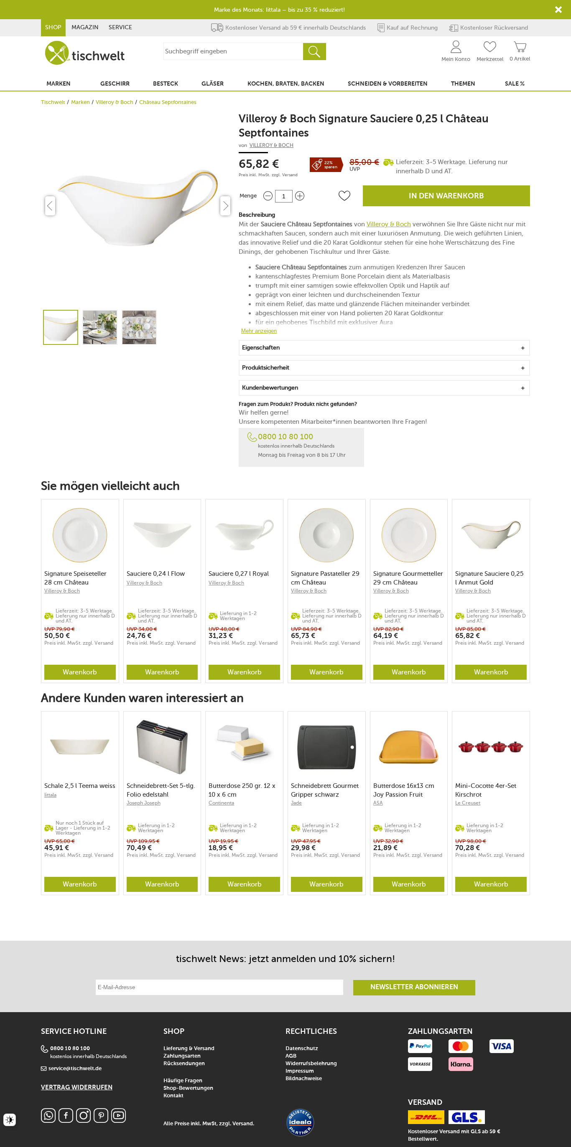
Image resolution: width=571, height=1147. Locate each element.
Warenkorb (80, 672)
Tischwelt (53, 102)
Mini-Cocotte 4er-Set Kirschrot (485, 790)
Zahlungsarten (182, 1056)
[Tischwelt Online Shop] (85, 53)
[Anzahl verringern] (268, 196)
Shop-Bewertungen (188, 1088)
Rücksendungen (184, 1063)
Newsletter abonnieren (414, 987)
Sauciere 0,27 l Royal (239, 573)
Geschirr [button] (115, 84)
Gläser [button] (212, 84)
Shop (53, 27)
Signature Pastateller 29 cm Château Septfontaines (325, 578)
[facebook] (66, 1120)
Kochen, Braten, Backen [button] (285, 84)
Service (120, 27)
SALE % (515, 84)
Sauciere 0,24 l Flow (156, 573)
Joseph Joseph (144, 803)
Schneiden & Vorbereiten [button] (388, 84)
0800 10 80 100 (285, 436)
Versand (290, 174)
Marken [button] (58, 84)
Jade (296, 803)
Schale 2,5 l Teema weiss (79, 786)
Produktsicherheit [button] (265, 367)
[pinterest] (101, 1120)
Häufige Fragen (182, 1081)
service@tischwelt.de (75, 1068)
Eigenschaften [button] (261, 347)
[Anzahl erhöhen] (300, 196)
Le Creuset (467, 803)
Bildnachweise (304, 1078)
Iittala (50, 795)
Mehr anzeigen (259, 331)
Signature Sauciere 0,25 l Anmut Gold (489, 578)
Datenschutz (302, 1048)
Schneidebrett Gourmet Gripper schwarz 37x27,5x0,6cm (325, 790)
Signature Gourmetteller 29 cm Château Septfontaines (408, 578)
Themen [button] (463, 84)
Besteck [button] (165, 84)
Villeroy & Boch (114, 102)
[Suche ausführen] (314, 51)
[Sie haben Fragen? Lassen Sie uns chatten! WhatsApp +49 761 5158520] (48, 1120)
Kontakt (173, 1096)
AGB (291, 1056)
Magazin (85, 27)
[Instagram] (83, 1120)
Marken (80, 102)
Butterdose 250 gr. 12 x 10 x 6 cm (242, 790)
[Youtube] (118, 1120)
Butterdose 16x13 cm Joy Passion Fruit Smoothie (403, 790)
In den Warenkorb (446, 196)
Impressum (300, 1071)
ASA (378, 803)
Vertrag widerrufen (76, 1087)
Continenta (221, 803)
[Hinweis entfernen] (558, 9)
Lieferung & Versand (188, 1048)
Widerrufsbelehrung (311, 1063)
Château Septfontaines (167, 102)
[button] (344, 196)
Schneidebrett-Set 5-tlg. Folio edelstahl (161, 790)
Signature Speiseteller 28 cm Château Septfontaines (75, 578)
